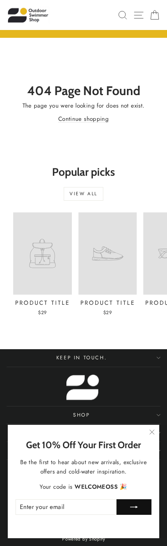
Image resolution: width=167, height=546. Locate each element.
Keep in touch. (81, 357)
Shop (81, 415)
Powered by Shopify (83, 538)
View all (83, 193)
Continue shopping (83, 119)
